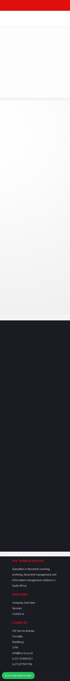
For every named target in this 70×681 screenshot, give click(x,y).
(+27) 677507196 (22, 664)
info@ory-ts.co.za (22, 653)
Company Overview (23, 602)
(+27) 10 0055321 (22, 658)
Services (17, 608)
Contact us (18, 613)
